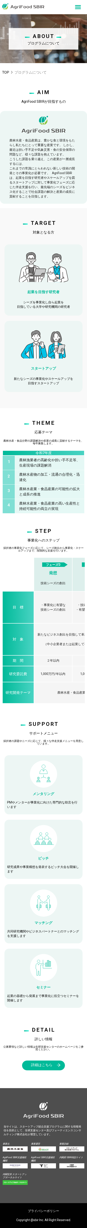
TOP (5, 72)
